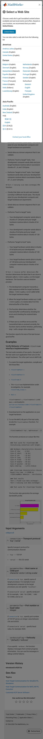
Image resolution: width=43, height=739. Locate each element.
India (4, 109)
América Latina (8, 49)
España (5, 74)
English (27, 88)
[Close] (39, 4)
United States (8, 55)
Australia (6, 106)
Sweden (26, 78)
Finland (5, 78)
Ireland (5, 84)
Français (28, 91)
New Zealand (7, 112)
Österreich (26, 71)
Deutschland (7, 71)
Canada (5, 52)
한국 (4, 129)
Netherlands (27, 64)
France (5, 81)
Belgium (6, 64)
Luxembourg (7, 91)
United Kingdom (29, 94)
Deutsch (28, 84)
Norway (26, 68)
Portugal (26, 74)
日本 (4, 126)
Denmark (6, 68)
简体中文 (8, 119)
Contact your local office (21, 137)
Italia (4, 88)
